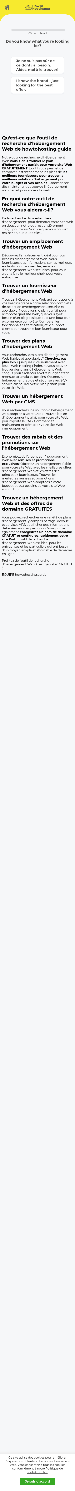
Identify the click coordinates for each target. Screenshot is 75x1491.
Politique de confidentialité (45, 1470)
